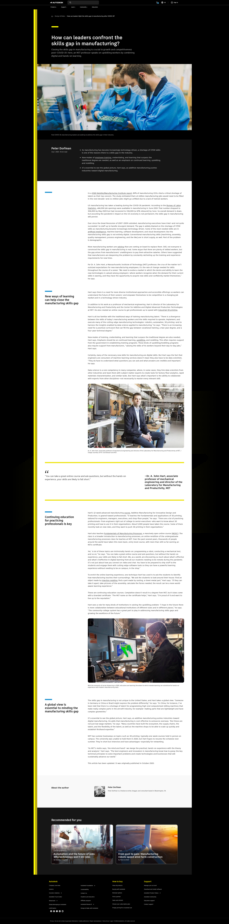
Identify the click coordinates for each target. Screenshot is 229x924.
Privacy (52, 921)
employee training (103, 157)
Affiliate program (86, 900)
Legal (111, 921)
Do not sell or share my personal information (66, 921)
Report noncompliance (95, 921)
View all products (117, 885)
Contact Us (84, 893)
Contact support (148, 904)
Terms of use (106, 921)
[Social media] (57, 911)
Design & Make (60, 16)
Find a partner (116, 897)
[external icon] (61, 893)
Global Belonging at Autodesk (57, 904)
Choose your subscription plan (121, 904)
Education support (149, 900)
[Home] (56, 2)
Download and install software (153, 889)
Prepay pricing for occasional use (122, 908)
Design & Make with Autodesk (89, 908)
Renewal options (117, 893)
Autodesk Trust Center (55, 897)
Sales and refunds (117, 900)
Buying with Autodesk (118, 889)
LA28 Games (52, 908)
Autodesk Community (150, 897)
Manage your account (150, 885)
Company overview (54, 885)
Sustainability (85, 889)
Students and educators (88, 897)
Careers (51, 889)
